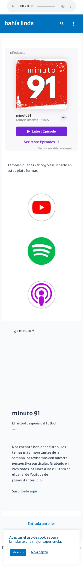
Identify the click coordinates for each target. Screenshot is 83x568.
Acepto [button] (18, 552)
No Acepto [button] (39, 552)
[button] (62, 24)
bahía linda (19, 23)
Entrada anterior (41, 524)
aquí (33, 491)
